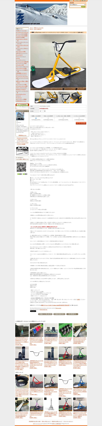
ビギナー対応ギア (37, 29)
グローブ (19, 95)
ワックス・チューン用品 (22, 86)
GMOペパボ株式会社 (56, 423)
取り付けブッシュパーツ (22, 53)
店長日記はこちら (22, 135)
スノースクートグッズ (21, 74)
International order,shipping (22, 137)
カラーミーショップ (37, 423)
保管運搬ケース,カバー (22, 73)
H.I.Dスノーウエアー (21, 89)
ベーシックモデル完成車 (22, 34)
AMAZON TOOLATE (64, 305)
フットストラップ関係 (21, 63)
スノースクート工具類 (21, 68)
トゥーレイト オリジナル (22, 76)
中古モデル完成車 (21, 37)
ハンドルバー (20, 54)
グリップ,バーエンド (21, 56)
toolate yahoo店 (56, 305)
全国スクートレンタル (21, 30)
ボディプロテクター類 (21, 87)
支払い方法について (46, 421)
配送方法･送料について (57, 421)
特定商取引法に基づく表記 (34, 421)
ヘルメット (19, 97)
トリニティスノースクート (22, 32)
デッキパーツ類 (20, 65)
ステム (18, 58)
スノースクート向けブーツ (22, 66)
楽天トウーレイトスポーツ (47, 305)
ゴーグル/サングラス (21, 94)
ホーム (31, 27)
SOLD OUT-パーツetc (21, 101)
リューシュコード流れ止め (22, 61)
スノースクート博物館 (21, 99)
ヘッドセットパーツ (21, 60)
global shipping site (43, 309)
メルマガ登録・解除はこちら (22, 159)
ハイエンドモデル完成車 (22, 35)
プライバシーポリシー (68, 421)
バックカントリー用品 (21, 84)
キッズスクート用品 (21, 51)
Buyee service (58, 308)
